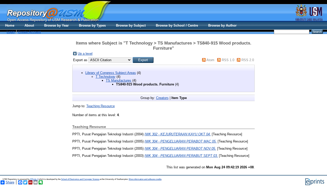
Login (11, 32)
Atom (210, 60)
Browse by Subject (131, 25)
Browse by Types (92, 25)
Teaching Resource (100, 106)
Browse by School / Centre (177, 25)
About (29, 25)
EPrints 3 (34, 179)
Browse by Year (56, 25)
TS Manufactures (118, 80)
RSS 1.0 (228, 60)
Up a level (85, 54)
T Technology (105, 77)
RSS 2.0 (247, 60)
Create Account (29, 32)
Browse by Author (222, 25)
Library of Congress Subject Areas (110, 73)
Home (9, 25)
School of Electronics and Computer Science (80, 179)
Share (10, 182)
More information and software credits (145, 179)
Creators (162, 98)
